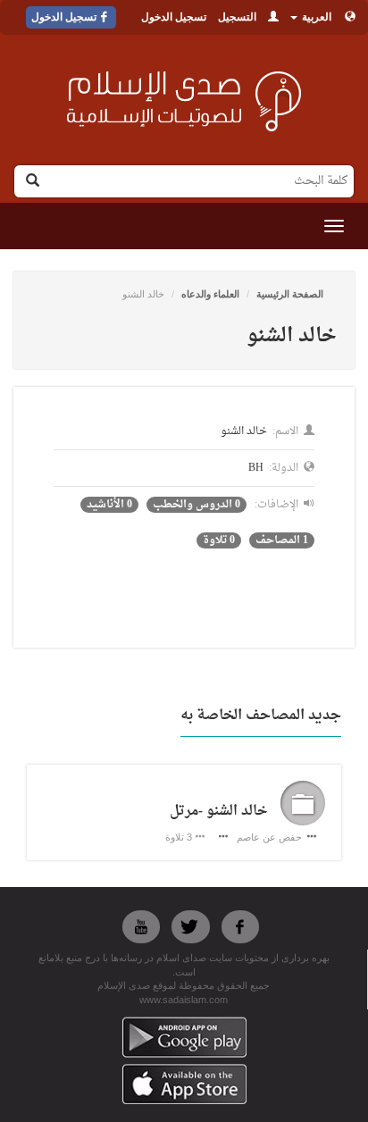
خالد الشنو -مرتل (218, 812)
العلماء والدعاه (210, 294)
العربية (315, 17)
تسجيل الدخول (173, 17)
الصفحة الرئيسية (289, 294)
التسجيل (237, 17)
